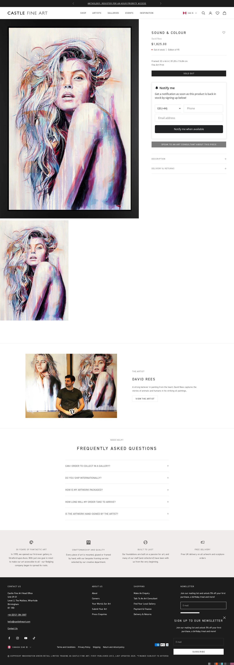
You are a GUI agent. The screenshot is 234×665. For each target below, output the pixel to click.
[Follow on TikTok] (34, 638)
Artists (96, 13)
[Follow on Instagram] (17, 638)
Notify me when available (189, 129)
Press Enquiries (99, 614)
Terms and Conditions (66, 647)
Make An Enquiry (142, 593)
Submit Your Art (99, 609)
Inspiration (147, 13)
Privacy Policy (84, 647)
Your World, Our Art (101, 603)
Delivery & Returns (143, 614)
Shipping (96, 647)
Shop (83, 13)
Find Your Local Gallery (145, 603)
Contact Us (13, 628)
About (94, 593)
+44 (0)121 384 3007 (17, 614)
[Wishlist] (223, 32)
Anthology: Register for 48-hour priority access (117, 3)
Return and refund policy (113, 647)
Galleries (113, 13)
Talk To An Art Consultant (145, 598)
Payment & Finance (143, 609)
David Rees (157, 38)
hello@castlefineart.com (19, 621)
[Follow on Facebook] (9, 638)
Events (129, 13)
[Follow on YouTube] (25, 638)
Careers (96, 598)
